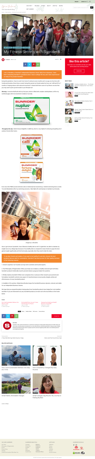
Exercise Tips (77, 112)
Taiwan (37, 448)
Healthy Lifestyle (29, 311)
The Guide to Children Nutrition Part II (83, 101)
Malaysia (38, 444)
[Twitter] (29, 64)
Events (3, 447)
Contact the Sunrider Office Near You (10, 452)
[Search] (91, 7)
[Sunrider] (3, 59)
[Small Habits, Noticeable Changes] (16, 383)
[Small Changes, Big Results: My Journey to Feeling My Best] (47, 383)
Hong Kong (27, 446)
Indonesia (27, 450)
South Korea (28, 451)
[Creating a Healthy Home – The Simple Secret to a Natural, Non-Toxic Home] (69, 86)
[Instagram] (76, 445)
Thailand (38, 450)
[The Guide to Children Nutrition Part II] (69, 103)
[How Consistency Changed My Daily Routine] (47, 355)
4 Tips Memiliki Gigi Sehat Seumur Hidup (13, 338)
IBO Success (35, 311)
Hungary (27, 447)
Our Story (4, 444)
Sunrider (8, 59)
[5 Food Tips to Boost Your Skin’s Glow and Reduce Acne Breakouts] (69, 95)
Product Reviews (17, 47)
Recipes (51, 450)
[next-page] (68, 125)
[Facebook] (25, 64)
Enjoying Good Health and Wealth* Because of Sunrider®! (49, 303)
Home (3, 12)
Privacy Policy (5, 449)
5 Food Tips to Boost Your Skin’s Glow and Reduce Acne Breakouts (84, 93)
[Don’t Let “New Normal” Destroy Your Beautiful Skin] (69, 120)
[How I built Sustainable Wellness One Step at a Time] (16, 355)
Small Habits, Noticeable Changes (13, 396)
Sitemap (3, 450)
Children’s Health (78, 102)
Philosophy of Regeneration (8, 446)
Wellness (51, 444)
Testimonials (26, 47)
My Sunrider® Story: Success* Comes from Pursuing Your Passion (29, 303)
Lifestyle (51, 449)
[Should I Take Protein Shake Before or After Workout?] (69, 111)
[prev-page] (66, 125)
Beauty (76, 95)
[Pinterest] (34, 64)
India (26, 449)
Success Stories (42, 311)
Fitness (23, 311)
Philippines (38, 446)
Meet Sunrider (8, 12)
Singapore (38, 447)
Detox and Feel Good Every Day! (53, 338)
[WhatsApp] (38, 64)
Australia (27, 444)
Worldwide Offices (40, 451)
